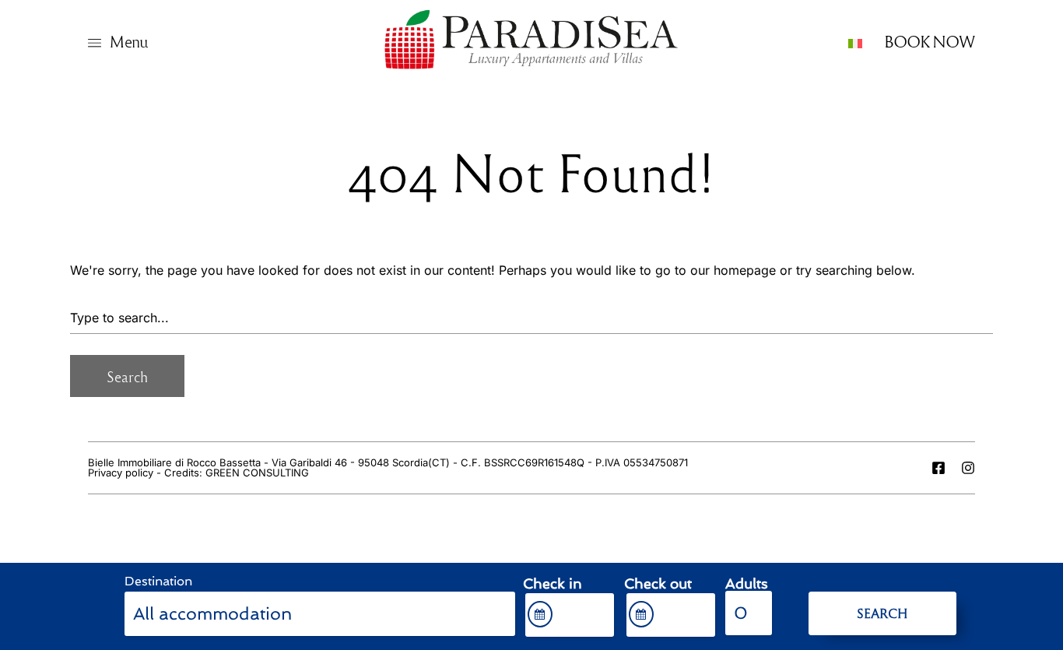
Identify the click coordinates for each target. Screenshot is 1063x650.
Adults (746, 584)
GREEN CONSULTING (257, 472)
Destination (158, 581)
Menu (128, 40)
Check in (552, 584)
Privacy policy (120, 472)
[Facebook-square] (938, 468)
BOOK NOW (929, 40)
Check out (658, 584)
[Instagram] (968, 468)
